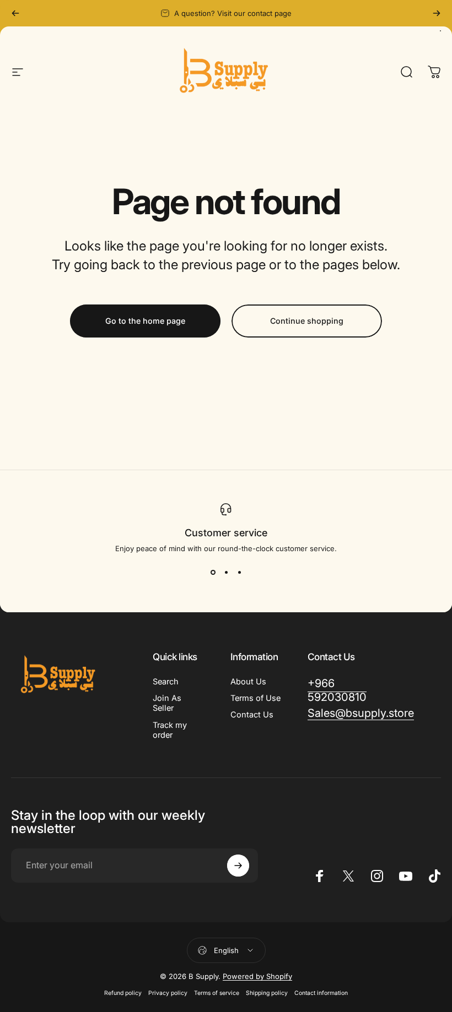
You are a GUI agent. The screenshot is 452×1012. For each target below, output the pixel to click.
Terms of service (216, 993)
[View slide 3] (239, 572)
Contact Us (251, 715)
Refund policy (123, 993)
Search (166, 682)
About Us (248, 682)
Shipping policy (267, 993)
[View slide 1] (212, 572)
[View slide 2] (226, 572)
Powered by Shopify (257, 976)
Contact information (321, 993)
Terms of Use (255, 698)
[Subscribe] (238, 866)
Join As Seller (167, 703)
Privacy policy (167, 993)
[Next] (436, 13)
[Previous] (15, 13)
